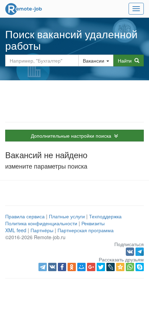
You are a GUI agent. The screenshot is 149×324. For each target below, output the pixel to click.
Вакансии (93, 60)
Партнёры (41, 230)
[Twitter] (101, 267)
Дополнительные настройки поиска (72, 135)
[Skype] (139, 267)
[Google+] (91, 267)
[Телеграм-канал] (139, 251)
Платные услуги (67, 216)
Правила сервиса (25, 216)
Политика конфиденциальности (41, 223)
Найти (126, 60)
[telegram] (42, 267)
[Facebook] (62, 267)
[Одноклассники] (72, 267)
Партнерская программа (86, 230)
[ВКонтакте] (52, 267)
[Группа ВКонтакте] (130, 251)
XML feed (15, 230)
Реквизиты (93, 223)
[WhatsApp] (130, 267)
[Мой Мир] (81, 267)
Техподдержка (105, 216)
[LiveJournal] (110, 267)
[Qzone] (120, 267)
